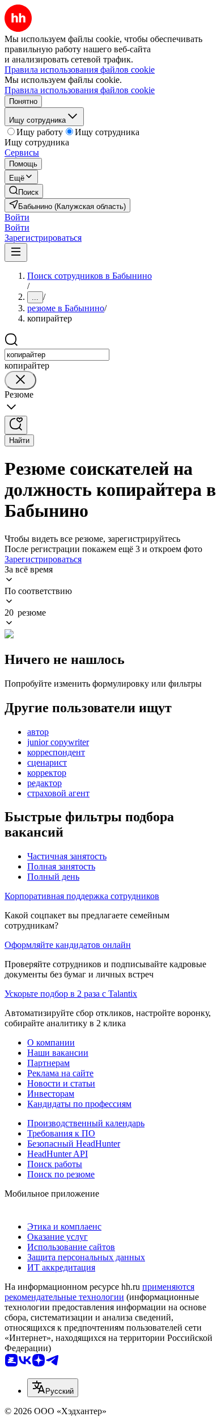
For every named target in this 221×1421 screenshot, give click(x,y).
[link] (24, 191)
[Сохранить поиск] (16, 425)
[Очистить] (20, 380)
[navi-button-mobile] (16, 252)
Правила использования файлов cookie (80, 90)
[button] (17, 217)
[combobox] (57, 355)
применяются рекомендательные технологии (99, 1292)
